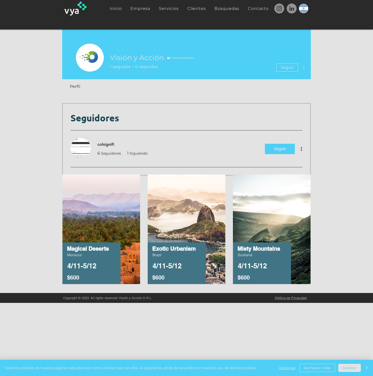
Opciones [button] (287, 368)
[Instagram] (279, 8)
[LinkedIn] (292, 8)
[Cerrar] (367, 368)
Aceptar (350, 368)
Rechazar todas (317, 368)
